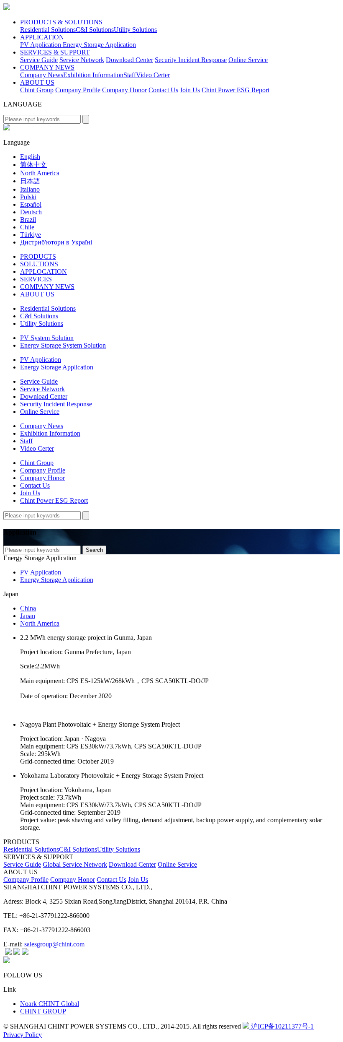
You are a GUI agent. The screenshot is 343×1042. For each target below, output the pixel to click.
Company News (41, 74)
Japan (27, 615)
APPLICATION (42, 37)
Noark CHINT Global (49, 1003)
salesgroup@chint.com (54, 944)
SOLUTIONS (39, 264)
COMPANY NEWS (47, 67)
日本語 (30, 180)
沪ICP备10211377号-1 (281, 1026)
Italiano (30, 189)
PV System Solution (47, 337)
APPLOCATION (43, 271)
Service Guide (39, 59)
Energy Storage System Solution (63, 345)
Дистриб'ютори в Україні (56, 242)
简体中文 (33, 164)
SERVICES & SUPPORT (55, 52)
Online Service (248, 59)
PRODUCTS (38, 256)
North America (39, 173)
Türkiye (30, 234)
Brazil (28, 219)
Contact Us (163, 90)
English (30, 156)
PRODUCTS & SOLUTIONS (61, 22)
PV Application (41, 44)
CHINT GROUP (43, 1011)
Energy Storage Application (99, 44)
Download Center (129, 59)
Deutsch (31, 212)
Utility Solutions (135, 29)
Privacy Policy (22, 1034)
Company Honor (124, 90)
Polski (28, 196)
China (28, 608)
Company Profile (77, 90)
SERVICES (36, 279)
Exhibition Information (93, 74)
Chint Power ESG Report (235, 90)
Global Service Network (75, 864)
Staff (129, 74)
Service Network (81, 59)
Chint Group (37, 90)
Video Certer (153, 74)
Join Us (190, 90)
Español (30, 204)
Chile (27, 227)
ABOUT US (37, 82)
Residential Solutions (48, 29)
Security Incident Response (191, 59)
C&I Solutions (95, 29)
